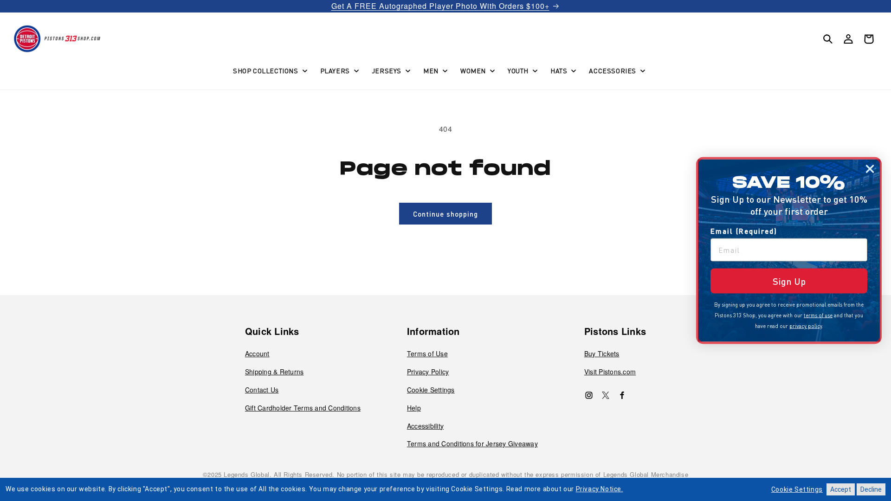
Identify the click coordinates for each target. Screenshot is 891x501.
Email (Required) (743, 231)
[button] (269, 70)
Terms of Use (427, 353)
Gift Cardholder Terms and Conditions (303, 407)
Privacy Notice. (599, 489)
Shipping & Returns (274, 371)
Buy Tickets (602, 353)
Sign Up (789, 281)
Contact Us (262, 389)
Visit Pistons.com (610, 371)
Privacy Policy (428, 371)
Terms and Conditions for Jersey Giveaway (472, 443)
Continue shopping (445, 213)
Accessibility (425, 425)
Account (257, 353)
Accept (840, 489)
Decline (871, 489)
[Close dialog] (870, 169)
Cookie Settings (431, 389)
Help (414, 407)
